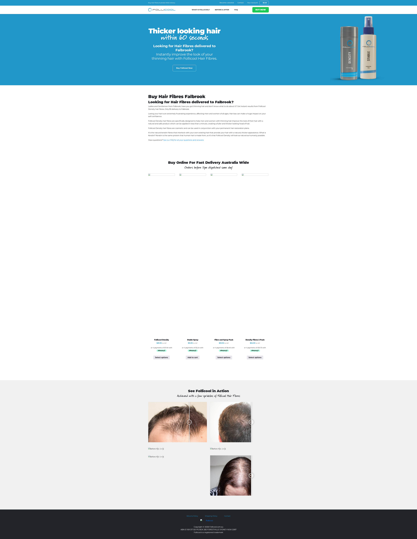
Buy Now (260, 10)
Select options (161, 357)
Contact (240, 3)
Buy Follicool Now (184, 68)
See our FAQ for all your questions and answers (183, 140)
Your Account (252, 3)
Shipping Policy (211, 516)
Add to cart (193, 357)
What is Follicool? (201, 10)
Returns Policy (192, 516)
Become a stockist (227, 3)
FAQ (236, 10)
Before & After (222, 10)
